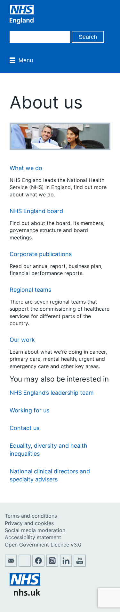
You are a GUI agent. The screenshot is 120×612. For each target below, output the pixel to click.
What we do (26, 168)
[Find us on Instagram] (52, 565)
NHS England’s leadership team (52, 392)
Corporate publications (41, 254)
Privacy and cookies (29, 523)
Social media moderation (35, 530)
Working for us (29, 410)
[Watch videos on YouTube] (80, 565)
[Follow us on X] (25, 565)
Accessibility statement (33, 537)
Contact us (24, 428)
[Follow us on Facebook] (38, 565)
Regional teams (30, 289)
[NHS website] (25, 593)
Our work (22, 339)
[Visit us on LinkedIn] (66, 565)
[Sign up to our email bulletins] (11, 565)
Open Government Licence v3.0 (43, 544)
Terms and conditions (31, 516)
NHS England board (36, 211)
